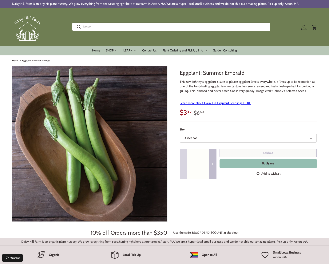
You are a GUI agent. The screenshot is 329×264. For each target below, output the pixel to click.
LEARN (128, 50)
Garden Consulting (225, 50)
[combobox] (171, 27)
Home (96, 50)
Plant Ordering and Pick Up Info (182, 50)
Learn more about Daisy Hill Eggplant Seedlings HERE (215, 103)
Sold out (268, 153)
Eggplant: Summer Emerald (36, 60)
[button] (314, 27)
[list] (89, 143)
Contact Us (149, 50)
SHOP (110, 50)
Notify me (268, 163)
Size (182, 129)
